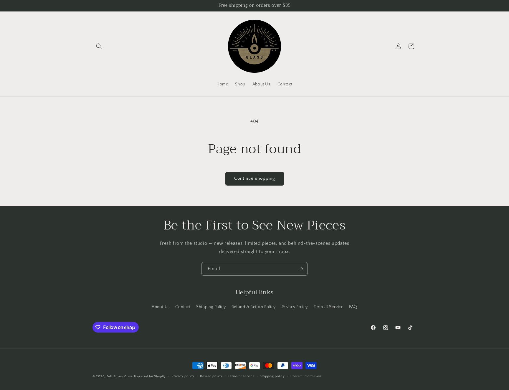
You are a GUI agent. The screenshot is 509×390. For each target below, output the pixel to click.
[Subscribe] (300, 269)
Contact (182, 307)
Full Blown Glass (120, 376)
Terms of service (241, 376)
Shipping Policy (211, 307)
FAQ (353, 307)
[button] (98, 46)
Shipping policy (272, 376)
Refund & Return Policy (254, 307)
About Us (161, 307)
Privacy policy (183, 376)
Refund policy (211, 376)
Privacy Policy (295, 307)
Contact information (305, 376)
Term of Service (328, 307)
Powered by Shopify (150, 376)
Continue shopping (254, 178)
